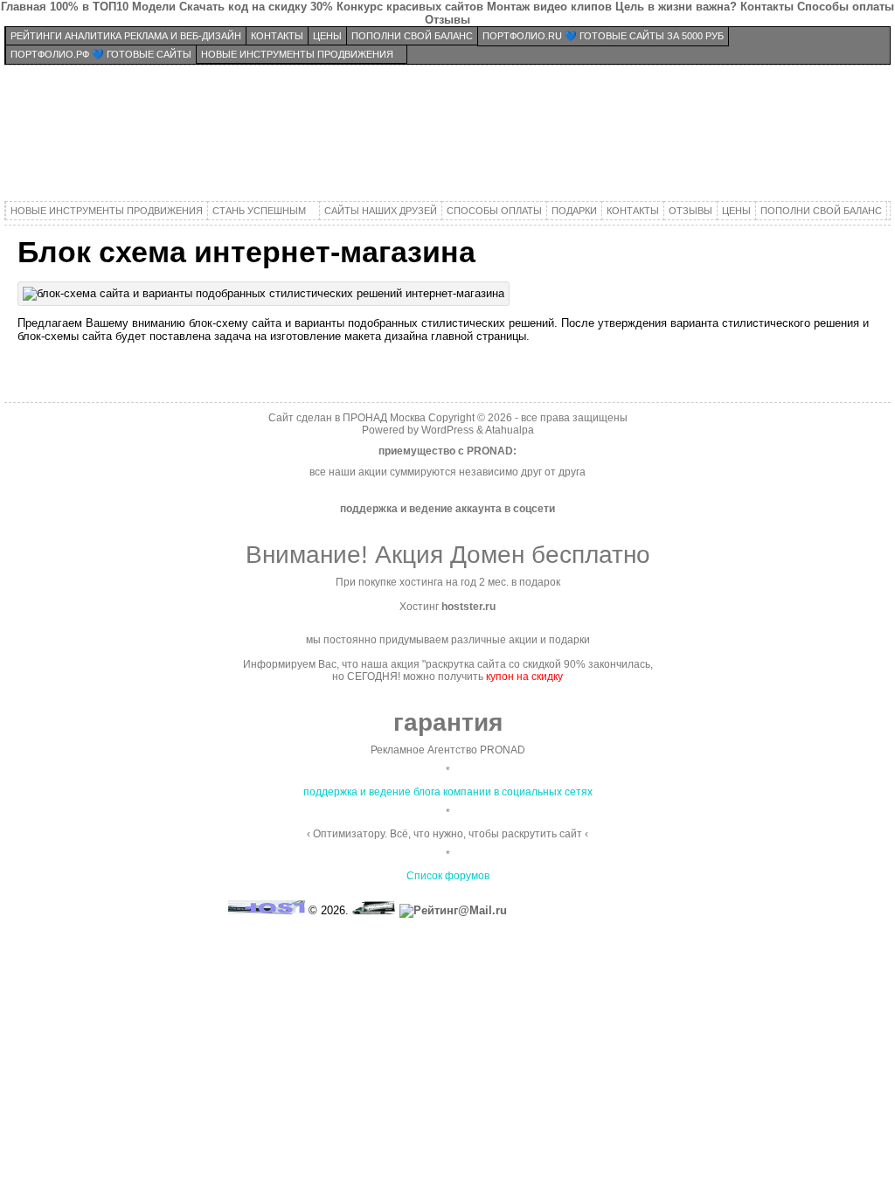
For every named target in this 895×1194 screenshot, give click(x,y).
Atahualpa (509, 430)
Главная (23, 6)
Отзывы (447, 19)
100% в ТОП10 (89, 6)
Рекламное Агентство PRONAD (448, 750)
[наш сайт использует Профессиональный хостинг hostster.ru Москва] (266, 910)
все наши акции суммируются (382, 472)
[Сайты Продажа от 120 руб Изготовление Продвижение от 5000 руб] (447, 135)
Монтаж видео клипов (549, 6)
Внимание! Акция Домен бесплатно (448, 554)
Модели (154, 6)
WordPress (447, 430)
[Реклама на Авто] (374, 910)
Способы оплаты (845, 6)
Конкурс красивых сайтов (409, 6)
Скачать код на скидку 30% (256, 6)
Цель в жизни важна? (676, 6)
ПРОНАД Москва (384, 418)
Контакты (767, 6)
